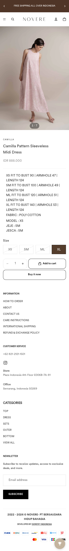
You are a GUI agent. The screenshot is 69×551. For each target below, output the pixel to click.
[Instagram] (5, 362)
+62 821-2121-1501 (14, 354)
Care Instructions (16, 320)
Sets (6, 424)
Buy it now (34, 274)
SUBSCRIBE (15, 494)
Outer (7, 430)
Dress (7, 417)
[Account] (56, 19)
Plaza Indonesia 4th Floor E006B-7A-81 (27, 375)
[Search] (12, 19)
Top (5, 411)
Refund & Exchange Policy (21, 333)
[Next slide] (65, 6)
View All (9, 443)
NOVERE (32, 514)
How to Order (13, 301)
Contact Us (11, 314)
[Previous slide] (4, 6)
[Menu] (4, 19)
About (7, 308)
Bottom (8, 436)
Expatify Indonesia (42, 524)
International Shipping (19, 326)
